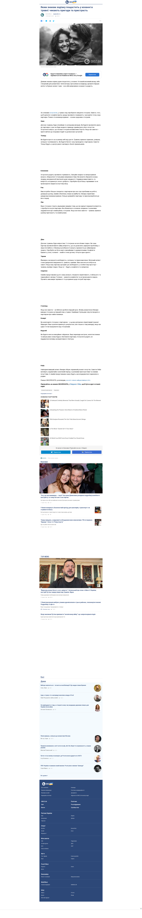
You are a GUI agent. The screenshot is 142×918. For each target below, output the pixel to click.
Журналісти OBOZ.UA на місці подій (80, 795)
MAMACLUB (74, 884)
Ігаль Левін (44, 688)
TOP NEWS (45, 557)
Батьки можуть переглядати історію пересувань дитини (56, 512)
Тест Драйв (44, 856)
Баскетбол (73, 828)
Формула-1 (44, 833)
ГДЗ (42, 841)
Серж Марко (44, 768)
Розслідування (75, 804)
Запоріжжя (44, 818)
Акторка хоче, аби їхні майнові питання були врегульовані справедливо (60, 500)
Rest (42, 677)
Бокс (72, 831)
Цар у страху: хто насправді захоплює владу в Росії (57, 695)
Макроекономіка (75, 876)
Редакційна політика (46, 393)
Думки (43, 681)
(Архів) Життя (56, 14)
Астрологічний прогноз (46, 390)
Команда (73, 787)
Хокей (42, 831)
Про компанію (44, 787)
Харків (72, 815)
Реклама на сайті (45, 792)
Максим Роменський (46, 750)
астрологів (53, 113)
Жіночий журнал (45, 897)
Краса (42, 895)
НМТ (72, 846)
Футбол (43, 828)
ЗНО (42, 846)
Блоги (43, 807)
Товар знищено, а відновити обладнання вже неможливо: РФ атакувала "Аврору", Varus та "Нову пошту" (66, 521)
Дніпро (73, 818)
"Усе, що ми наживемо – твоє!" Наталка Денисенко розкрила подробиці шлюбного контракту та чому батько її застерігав (70, 496)
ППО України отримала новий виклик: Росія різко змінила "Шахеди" (62, 765)
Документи (74, 792)
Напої (72, 866)
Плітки (72, 892)
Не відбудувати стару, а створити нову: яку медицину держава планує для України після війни (65, 706)
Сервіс (72, 858)
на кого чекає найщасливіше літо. (78, 380)
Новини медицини (45, 884)
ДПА (72, 843)
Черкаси (43, 820)
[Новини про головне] (43, 458)
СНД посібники (44, 848)
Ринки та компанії (45, 876)
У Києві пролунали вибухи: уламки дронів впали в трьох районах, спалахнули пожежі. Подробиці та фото (71, 603)
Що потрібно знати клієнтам (48, 524)
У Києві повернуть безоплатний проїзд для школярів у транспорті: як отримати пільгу (65, 508)
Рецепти (43, 866)
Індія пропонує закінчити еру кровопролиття (53, 617)
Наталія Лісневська (46, 709)
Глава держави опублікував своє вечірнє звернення (55, 595)
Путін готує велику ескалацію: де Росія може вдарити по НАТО (61, 756)
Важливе (44, 462)
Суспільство (75, 807)
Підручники (74, 841)
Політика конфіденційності (77, 790)
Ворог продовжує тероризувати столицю (52, 607)
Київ (42, 815)
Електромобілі (74, 856)
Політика (74, 801)
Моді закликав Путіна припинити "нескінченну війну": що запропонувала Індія (68, 614)
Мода (72, 895)
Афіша (42, 892)
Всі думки (44, 775)
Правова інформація (46, 790)
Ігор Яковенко (45, 758)
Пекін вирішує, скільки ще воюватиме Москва (55, 736)
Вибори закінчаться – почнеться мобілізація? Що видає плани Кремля (63, 685)
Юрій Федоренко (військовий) (49, 698)
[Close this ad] (141, 909)
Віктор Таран (44, 738)
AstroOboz (49, 14)
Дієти (42, 869)
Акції (42, 858)
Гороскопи (56, 390)
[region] (71, 99)
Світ (42, 804)
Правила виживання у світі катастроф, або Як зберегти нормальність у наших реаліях (66, 746)
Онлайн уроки (44, 843)
